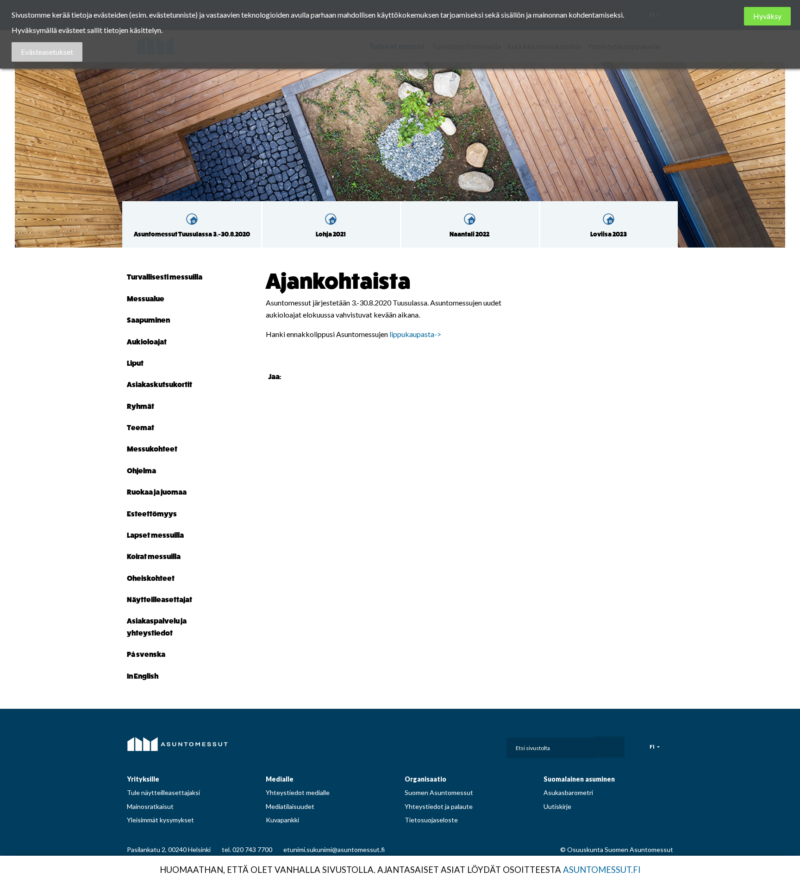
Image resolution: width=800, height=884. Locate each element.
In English (142, 676)
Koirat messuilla (154, 556)
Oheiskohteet (151, 578)
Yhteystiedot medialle (298, 792)
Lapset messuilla (155, 535)
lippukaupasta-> (415, 334)
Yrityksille (143, 779)
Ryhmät (140, 406)
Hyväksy (767, 16)
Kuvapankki (282, 820)
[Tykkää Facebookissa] (290, 376)
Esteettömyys (152, 513)
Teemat (140, 427)
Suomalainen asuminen (579, 779)
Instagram (437, 745)
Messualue (145, 298)
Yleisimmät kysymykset (160, 820)
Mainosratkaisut (150, 806)
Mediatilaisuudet (290, 806)
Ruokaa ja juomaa (157, 492)
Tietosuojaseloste (431, 820)
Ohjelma (141, 470)
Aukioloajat (147, 341)
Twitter (478, 745)
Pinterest (458, 745)
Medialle (280, 779)
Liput (135, 363)
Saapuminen (148, 320)
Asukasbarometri (568, 792)
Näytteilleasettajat (159, 599)
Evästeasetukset (47, 51)
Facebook (416, 745)
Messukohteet (152, 449)
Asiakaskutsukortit (159, 384)
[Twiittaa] (302, 376)
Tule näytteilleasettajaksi (163, 792)
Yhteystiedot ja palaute (439, 806)
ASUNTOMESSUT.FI (602, 870)
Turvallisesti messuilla (164, 277)
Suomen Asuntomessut (439, 792)
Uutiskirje (557, 806)
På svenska (146, 654)
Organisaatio (425, 779)
